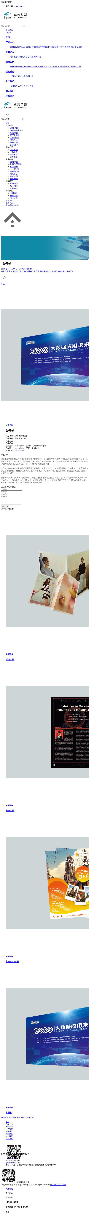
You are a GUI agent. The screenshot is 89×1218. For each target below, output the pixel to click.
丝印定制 (77, 67)
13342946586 (20, 6)
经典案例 (9, 1129)
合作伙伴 (21, 86)
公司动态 (14, 76)
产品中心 (13, 269)
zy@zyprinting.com (13, 1163)
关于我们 (9, 1134)
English (8, 32)
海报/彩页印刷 (24, 67)
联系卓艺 (9, 1139)
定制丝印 (78, 47)
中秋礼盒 (21, 57)
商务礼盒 (37, 57)
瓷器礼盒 (29, 57)
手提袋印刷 (53, 47)
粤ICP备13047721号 (58, 1185)
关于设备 (29, 86)
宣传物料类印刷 (24, 47)
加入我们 (9, 1136)
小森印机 (30, 1117)
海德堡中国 (21, 1117)
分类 (3, 284)
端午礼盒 (14, 57)
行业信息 (21, 76)
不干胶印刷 (44, 47)
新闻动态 (9, 1131)
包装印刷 (35, 47)
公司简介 (14, 86)
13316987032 (20, 450)
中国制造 (4, 1117)
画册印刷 (14, 47)
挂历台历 (62, 47)
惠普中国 (12, 1117)
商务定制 (70, 47)
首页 (5, 269)
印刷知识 (29, 76)
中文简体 (9, 30)
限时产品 (9, 1127)
